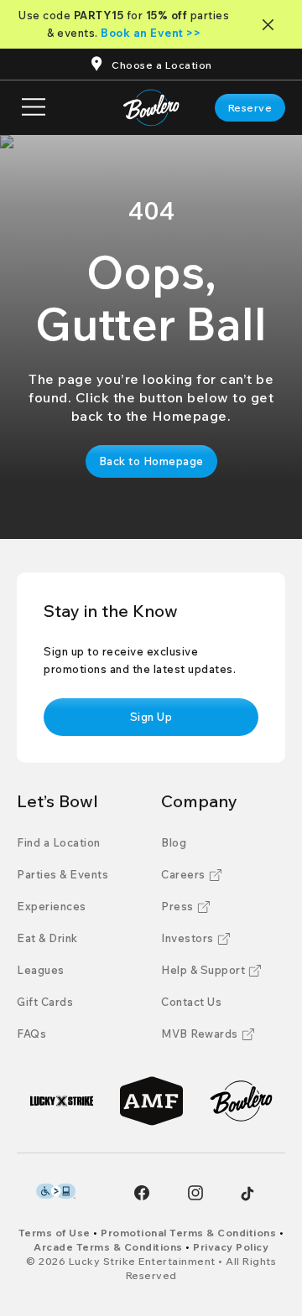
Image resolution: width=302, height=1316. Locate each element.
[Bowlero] (241, 1101)
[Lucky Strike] (61, 1101)
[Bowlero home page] (151, 107)
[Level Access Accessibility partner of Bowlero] (56, 1191)
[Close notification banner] (271, 24)
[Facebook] (142, 1192)
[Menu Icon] (33, 108)
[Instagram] (195, 1192)
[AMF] (151, 1101)
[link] (250, 108)
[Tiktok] (247, 1193)
